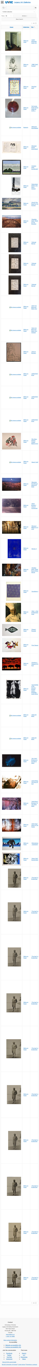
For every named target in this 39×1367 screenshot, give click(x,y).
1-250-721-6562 (10, 1336)
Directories (24, 1357)
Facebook (9, 1353)
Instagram (9, 1359)
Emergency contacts (31, 1364)
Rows (3, 16)
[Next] (36, 23)
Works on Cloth (25, 41)
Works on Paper (25, 65)
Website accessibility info (13, 1345)
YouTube (9, 1357)
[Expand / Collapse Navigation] (2, 2)
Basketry (25, 127)
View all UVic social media (9, 1362)
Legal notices (21, 1364)
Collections (26, 27)
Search (24, 1353)
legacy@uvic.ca (10, 1334)
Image (11, 27)
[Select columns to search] (4, 7)
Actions (24, 16)
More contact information (10, 1340)
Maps (24, 1359)
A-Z (24, 1355)
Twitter (9, 1355)
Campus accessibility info (13, 1347)
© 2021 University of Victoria (9, 1364)
